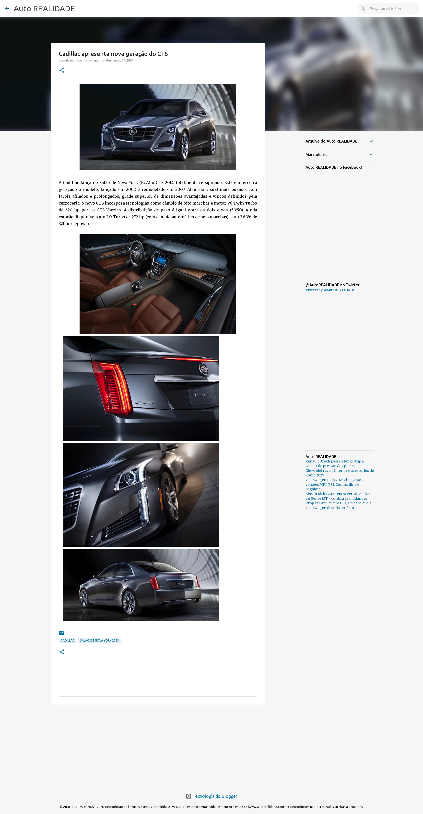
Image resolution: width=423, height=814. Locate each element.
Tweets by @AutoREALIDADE (330, 290)
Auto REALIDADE (44, 8)
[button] (62, 70)
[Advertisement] (158, 746)
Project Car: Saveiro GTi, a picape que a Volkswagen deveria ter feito (338, 505)
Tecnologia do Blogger (214, 796)
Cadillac (67, 640)
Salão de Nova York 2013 (99, 640)
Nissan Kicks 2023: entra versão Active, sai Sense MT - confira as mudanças (338, 496)
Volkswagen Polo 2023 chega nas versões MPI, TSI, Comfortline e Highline (334, 484)
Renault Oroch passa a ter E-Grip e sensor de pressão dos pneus (335, 463)
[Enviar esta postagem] (62, 634)
